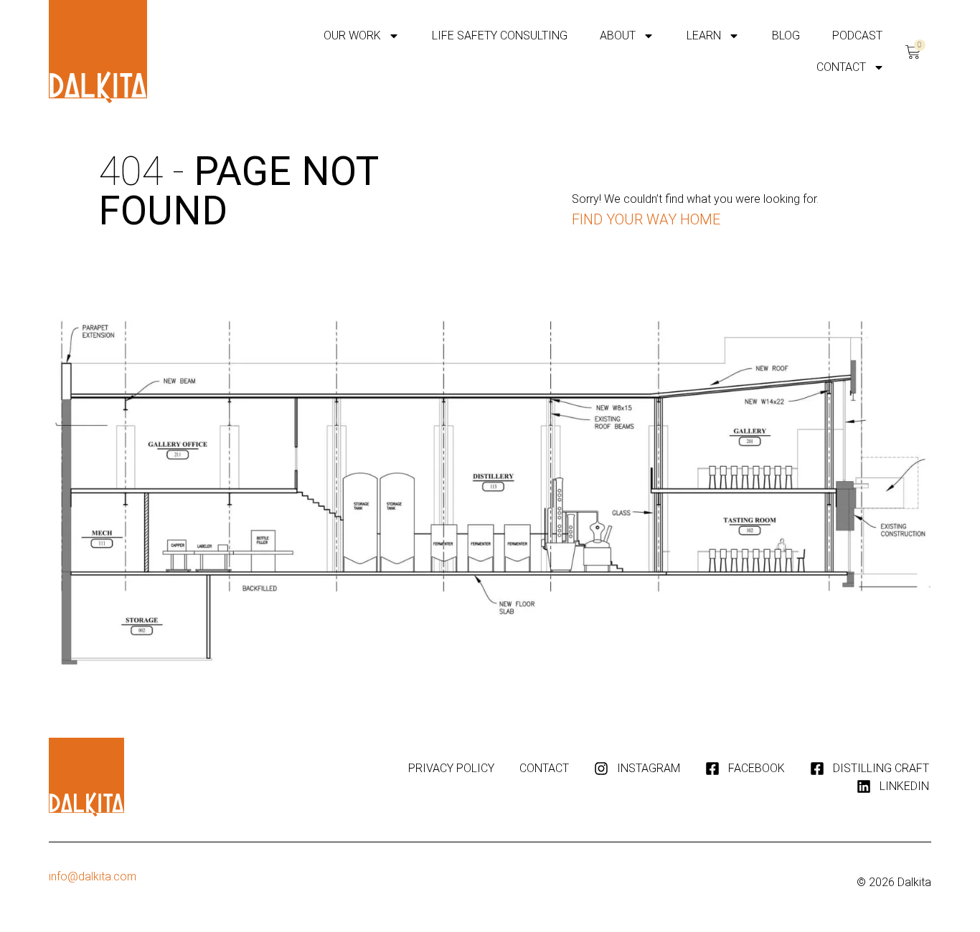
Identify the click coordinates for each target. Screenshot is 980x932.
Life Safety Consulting (499, 35)
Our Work (352, 35)
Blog (786, 35)
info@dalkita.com (92, 876)
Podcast (857, 35)
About (618, 35)
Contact (841, 67)
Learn (704, 35)
